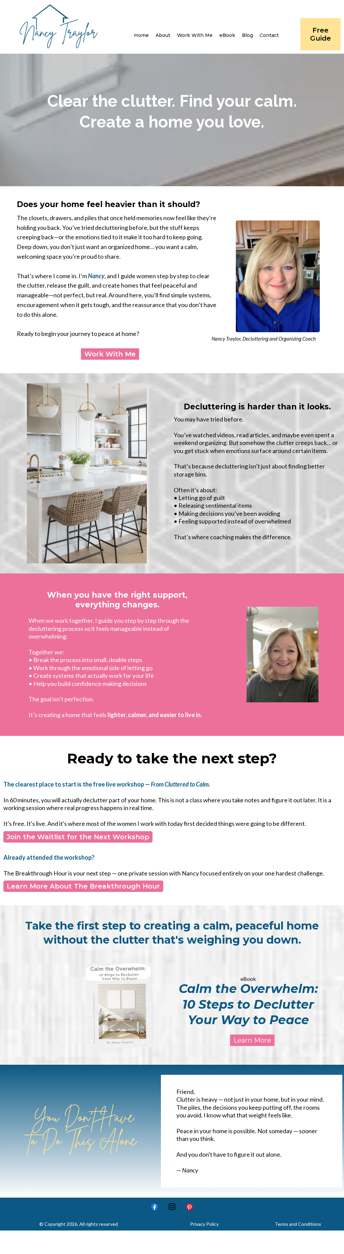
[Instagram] (172, 1206)
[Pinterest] (189, 1206)
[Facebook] (154, 1206)
